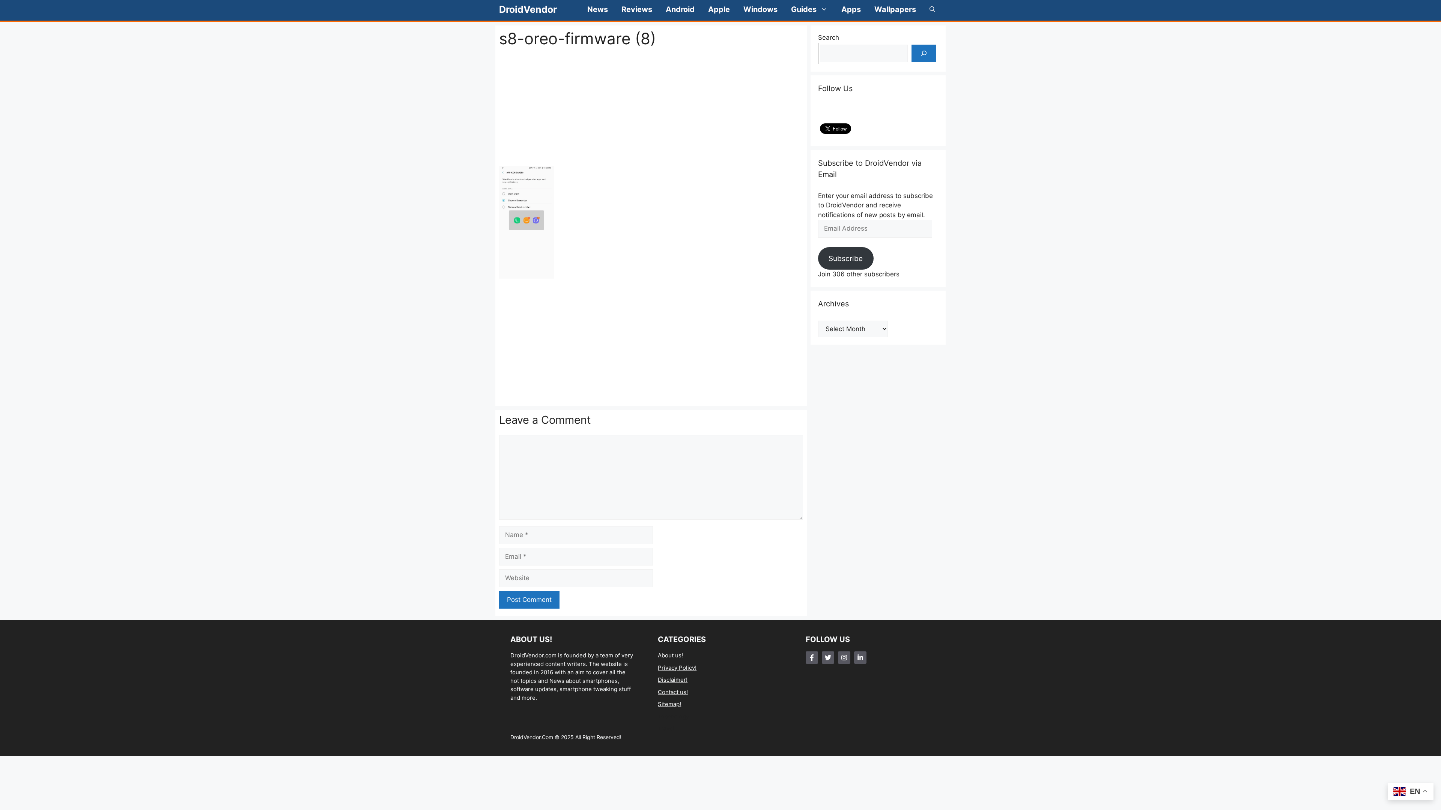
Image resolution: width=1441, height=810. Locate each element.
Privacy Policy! (677, 667)
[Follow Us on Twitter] (828, 657)
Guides (804, 9)
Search (828, 37)
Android (680, 9)
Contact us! (673, 692)
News (597, 9)
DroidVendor (528, 9)
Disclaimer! (672, 679)
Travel (666, 728)
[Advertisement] (651, 106)
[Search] (924, 54)
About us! (670, 655)
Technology (673, 716)
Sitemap (669, 704)
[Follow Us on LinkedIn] (860, 657)
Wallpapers (895, 9)
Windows (760, 9)
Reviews (636, 9)
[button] (932, 9)
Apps (851, 9)
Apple (719, 9)
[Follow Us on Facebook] (812, 657)
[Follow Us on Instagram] (844, 657)
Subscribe (846, 258)
